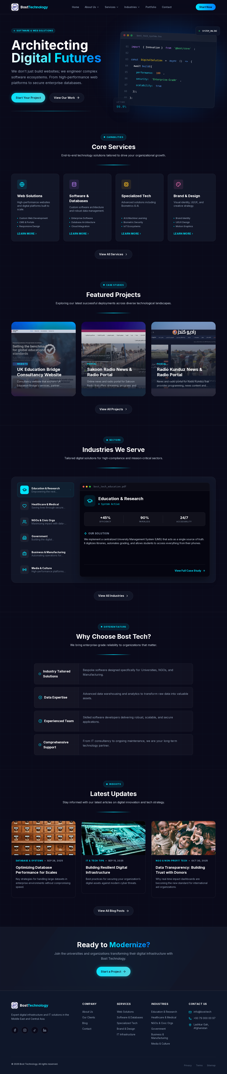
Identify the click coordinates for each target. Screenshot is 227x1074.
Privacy (188, 1065)
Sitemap (211, 1065)
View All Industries (111, 595)
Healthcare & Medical (163, 1017)
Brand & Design (126, 1028)
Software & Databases (130, 1017)
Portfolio (151, 7)
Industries (130, 7)
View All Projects (111, 409)
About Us (90, 7)
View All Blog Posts (111, 910)
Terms (199, 1065)
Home (75, 7)
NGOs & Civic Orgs (162, 1023)
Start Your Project (28, 97)
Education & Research (164, 1011)
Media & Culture (160, 1043)
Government (158, 1028)
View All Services (111, 254)
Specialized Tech (127, 1023)
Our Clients (88, 1017)
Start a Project (111, 971)
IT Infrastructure (126, 1034)
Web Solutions (125, 1011)
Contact (167, 7)
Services (110, 7)
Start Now (205, 7)
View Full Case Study (188, 570)
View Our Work (64, 97)
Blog (85, 1023)
